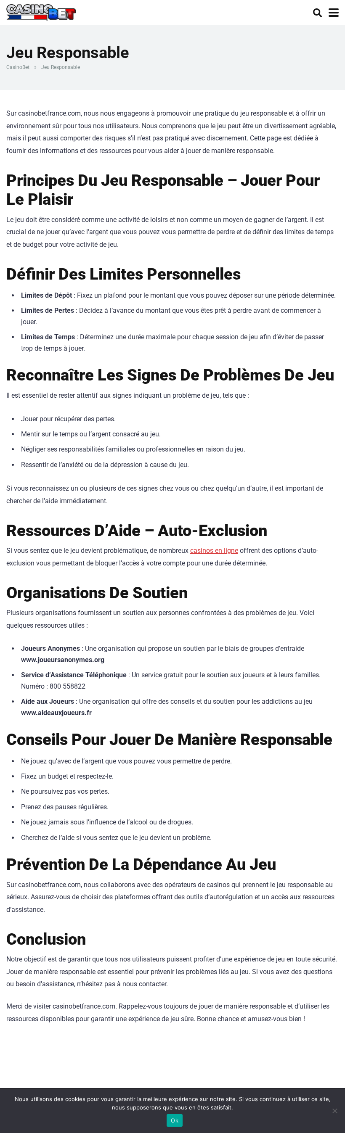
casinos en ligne (214, 551)
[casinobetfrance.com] (41, 11)
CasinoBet (17, 67)
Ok (174, 1120)
